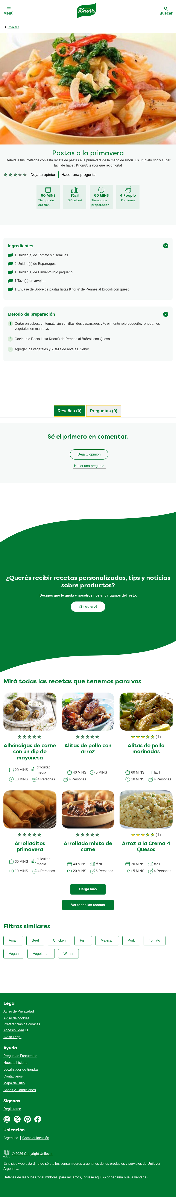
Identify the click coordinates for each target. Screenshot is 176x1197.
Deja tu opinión (89, 454)
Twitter (17, 1119)
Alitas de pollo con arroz (87, 749)
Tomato (154, 940)
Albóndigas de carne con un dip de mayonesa (30, 752)
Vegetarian (41, 953)
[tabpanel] (88, 455)
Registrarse (12, 1109)
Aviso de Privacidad (18, 1011)
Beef (35, 940)
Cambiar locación (35, 1138)
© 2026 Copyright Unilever (32, 1154)
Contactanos (13, 1076)
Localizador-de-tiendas (20, 1069)
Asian (13, 940)
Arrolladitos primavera (30, 847)
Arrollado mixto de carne (88, 847)
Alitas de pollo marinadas (146, 749)
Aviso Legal (12, 1037)
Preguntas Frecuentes (20, 1056)
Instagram (6, 1119)
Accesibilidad (13, 1030)
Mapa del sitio (14, 1083)
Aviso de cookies (16, 1018)
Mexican (107, 940)
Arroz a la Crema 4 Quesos (146, 847)
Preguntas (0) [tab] (103, 410)
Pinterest (27, 1119)
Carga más (88, 889)
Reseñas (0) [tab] (70, 410)
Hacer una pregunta (89, 466)
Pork (131, 940)
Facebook (37, 1119)
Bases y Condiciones (19, 1090)
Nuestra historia (15, 1062)
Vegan (14, 953)
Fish (83, 940)
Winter (68, 953)
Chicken (59, 940)
